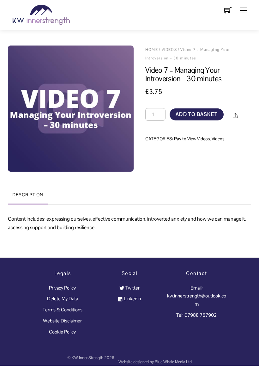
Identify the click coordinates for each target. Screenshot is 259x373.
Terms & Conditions (62, 310)
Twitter (131, 288)
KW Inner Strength (87, 357)
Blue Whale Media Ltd (173, 361)
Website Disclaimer (62, 321)
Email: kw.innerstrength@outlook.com (196, 296)
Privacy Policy (62, 288)
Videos (169, 49)
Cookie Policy (62, 332)
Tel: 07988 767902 (196, 315)
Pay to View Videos (192, 139)
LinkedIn (132, 299)
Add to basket (197, 114)
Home (151, 49)
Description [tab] (28, 195)
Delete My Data (62, 299)
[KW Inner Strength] (40, 14)
